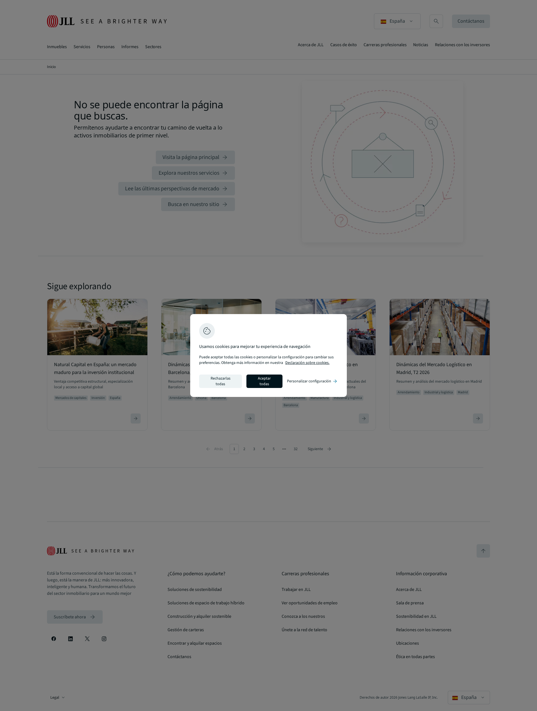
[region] (268, 355)
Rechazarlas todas (220, 381)
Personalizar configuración (312, 381)
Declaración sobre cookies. (307, 363)
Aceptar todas (264, 381)
